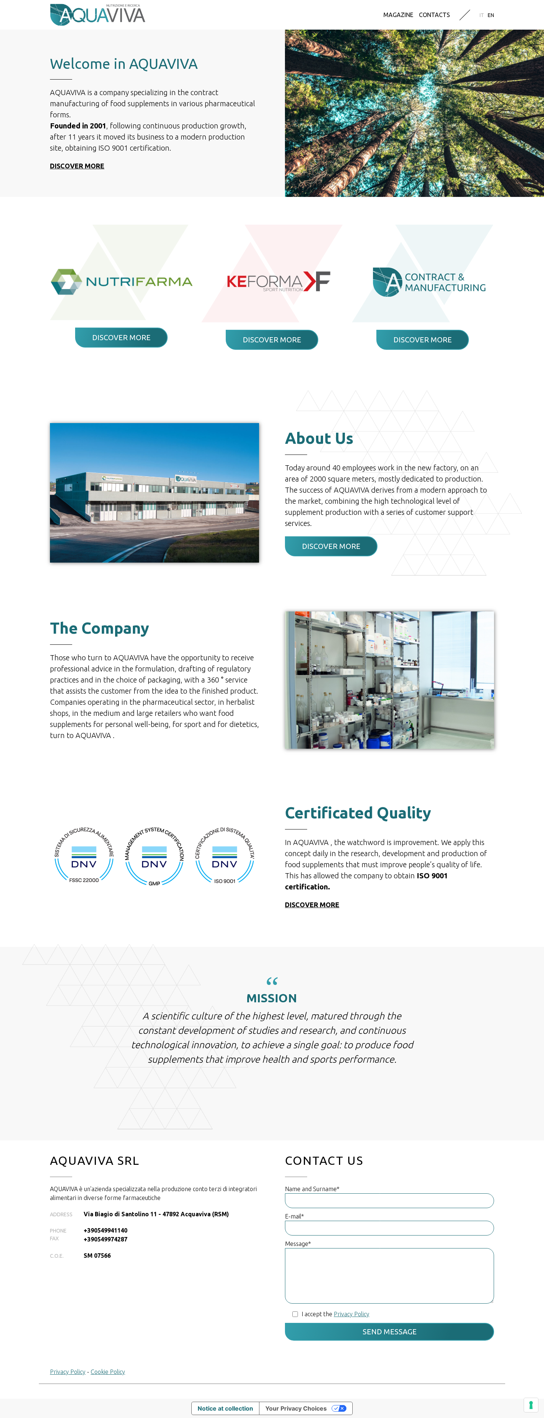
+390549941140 (105, 1230)
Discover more (77, 166)
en (491, 15)
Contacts (434, 14)
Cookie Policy (108, 1371)
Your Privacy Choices (296, 1408)
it (482, 15)
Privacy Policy (67, 1371)
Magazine (398, 14)
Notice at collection (225, 1408)
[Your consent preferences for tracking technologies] (531, 1405)
